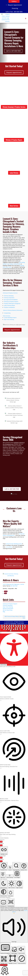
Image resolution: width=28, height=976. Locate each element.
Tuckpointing (7, 313)
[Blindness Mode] (0, 802)
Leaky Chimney (14, 173)
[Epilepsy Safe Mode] (0, 836)
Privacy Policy (20, 623)
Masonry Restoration (8, 608)
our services (9, 547)
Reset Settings (4, 965)
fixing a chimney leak (14, 264)
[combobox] (14, 628)
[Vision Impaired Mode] (0, 700)
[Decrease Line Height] (1, 861)
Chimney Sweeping (8, 295)
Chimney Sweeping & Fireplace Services (14, 107)
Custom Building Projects (10, 317)
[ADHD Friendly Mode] (0, 768)
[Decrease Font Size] (1, 845)
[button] (0, 633)
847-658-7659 (14, 586)
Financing (15, 8)
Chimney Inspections (9, 297)
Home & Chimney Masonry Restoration (12, 310)
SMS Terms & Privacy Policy (11, 616)
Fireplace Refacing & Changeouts (12, 303)
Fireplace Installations (9, 307)
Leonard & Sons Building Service (14, 543)
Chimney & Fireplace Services (10, 293)
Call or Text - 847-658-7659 (14, 12)
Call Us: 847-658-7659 (13, 51)
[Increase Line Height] (1, 858)
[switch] (0, 700)
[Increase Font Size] (1, 842)
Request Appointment (15, 5)
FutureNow (13, 623)
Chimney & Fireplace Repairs (14, 140)
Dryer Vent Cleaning (9, 319)
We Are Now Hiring (7, 610)
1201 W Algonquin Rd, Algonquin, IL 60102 (13, 584)
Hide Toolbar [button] (3, 664)
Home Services (14, 206)
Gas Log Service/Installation (11, 299)
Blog (4, 611)
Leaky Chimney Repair (9, 305)
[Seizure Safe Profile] (0, 734)
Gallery (14, 1)
